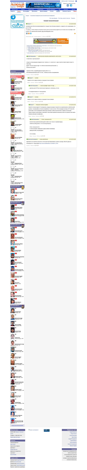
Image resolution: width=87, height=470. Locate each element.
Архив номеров (43, 11)
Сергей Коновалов (20, 463)
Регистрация (71, 1)
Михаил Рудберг (73, 445)
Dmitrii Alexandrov (32, 56)
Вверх (29, 82)
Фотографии (26, 11)
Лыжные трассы (67, 11)
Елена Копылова (17, 461)
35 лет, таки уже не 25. (33, 51)
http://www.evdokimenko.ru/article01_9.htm (48, 143)
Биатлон (23, 9)
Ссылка (28, 74)
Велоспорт (66, 9)
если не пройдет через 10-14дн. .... (34, 48)
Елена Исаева (13, 454)
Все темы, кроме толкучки (64, 18)
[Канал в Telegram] (71, 5)
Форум (19, 11)
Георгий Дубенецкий (20, 465)
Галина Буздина (73, 442)
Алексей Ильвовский (72, 444)
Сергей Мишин (73, 440)
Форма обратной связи (15, 437)
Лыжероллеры (40, 9)
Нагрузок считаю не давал (33, 50)
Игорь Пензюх (74, 433)
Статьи (51, 11)
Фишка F (29, 23)
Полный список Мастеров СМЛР (17, 425)
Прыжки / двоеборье (51, 9)
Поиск (74, 11)
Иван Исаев (12, 444)
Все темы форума (53, 18)
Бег (59, 9)
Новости (13, 11)
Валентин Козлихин (32, 139)
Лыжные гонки (15, 9)
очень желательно (30, 52)
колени (29, 46)
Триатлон (73, 9)
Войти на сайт (64, 1)
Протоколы (34, 11)
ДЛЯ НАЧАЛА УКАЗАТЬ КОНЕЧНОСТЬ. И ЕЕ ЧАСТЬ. (37, 45)
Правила (73, 18)
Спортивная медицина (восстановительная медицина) (42, 15)
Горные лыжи (31, 9)
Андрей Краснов (13, 449)
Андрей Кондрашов (73, 438)
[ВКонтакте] (68, 5)
